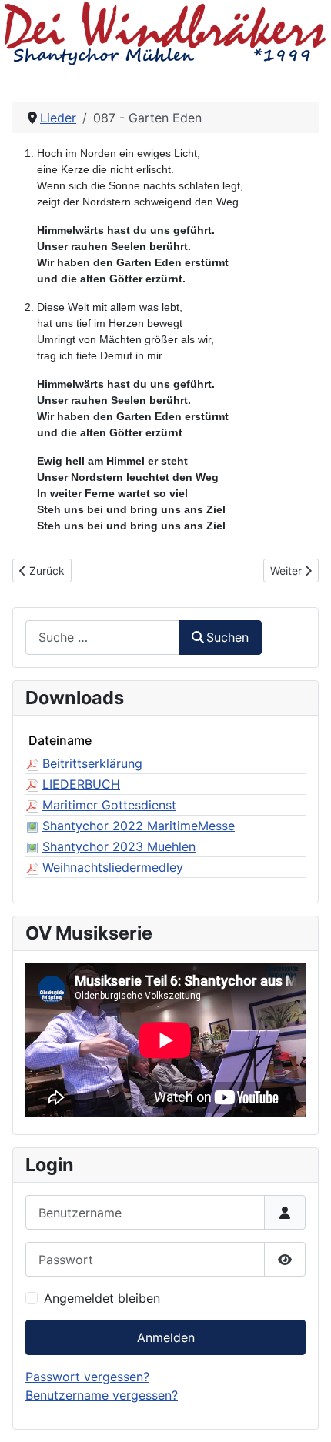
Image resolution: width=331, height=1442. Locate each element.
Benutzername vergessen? (101, 1395)
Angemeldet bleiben (102, 1298)
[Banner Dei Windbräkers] (165, 32)
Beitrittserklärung (92, 763)
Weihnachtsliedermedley (112, 867)
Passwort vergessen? (87, 1376)
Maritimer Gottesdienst (109, 805)
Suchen (227, 637)
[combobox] (102, 637)
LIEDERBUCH (81, 784)
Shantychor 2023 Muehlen (119, 846)
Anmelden (166, 1337)
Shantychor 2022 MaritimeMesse (138, 825)
